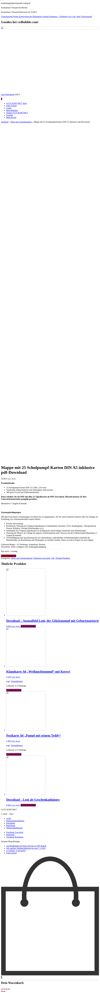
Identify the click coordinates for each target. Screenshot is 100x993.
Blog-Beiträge (12, 110)
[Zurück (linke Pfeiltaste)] (2, 991)
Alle (53, 558)
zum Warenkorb (7, 94)
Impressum (10, 825)
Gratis (8, 108)
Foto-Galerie (11, 106)
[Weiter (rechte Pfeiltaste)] (4, 991)
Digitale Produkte (63, 558)
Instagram (10, 835)
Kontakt (9, 115)
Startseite (4, 122)
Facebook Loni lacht (14, 832)
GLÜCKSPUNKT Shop (16, 103)
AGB (8, 818)
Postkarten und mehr (41, 558)
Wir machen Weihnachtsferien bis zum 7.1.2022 (26, 848)
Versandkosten (17, 681)
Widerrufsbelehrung (14, 828)
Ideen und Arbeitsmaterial (21, 122)
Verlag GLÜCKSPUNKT (17, 113)
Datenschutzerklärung (15, 821)
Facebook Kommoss (14, 837)
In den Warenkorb (8, 556)
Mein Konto (11, 117)
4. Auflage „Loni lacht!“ (16, 850)
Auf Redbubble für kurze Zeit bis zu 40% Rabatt (26, 846)
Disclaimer (10, 823)
